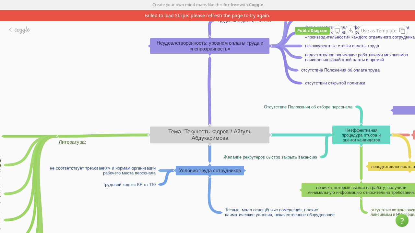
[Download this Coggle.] (350, 31)
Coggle (256, 4)
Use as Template (379, 31)
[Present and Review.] (337, 31)
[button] (402, 220)
